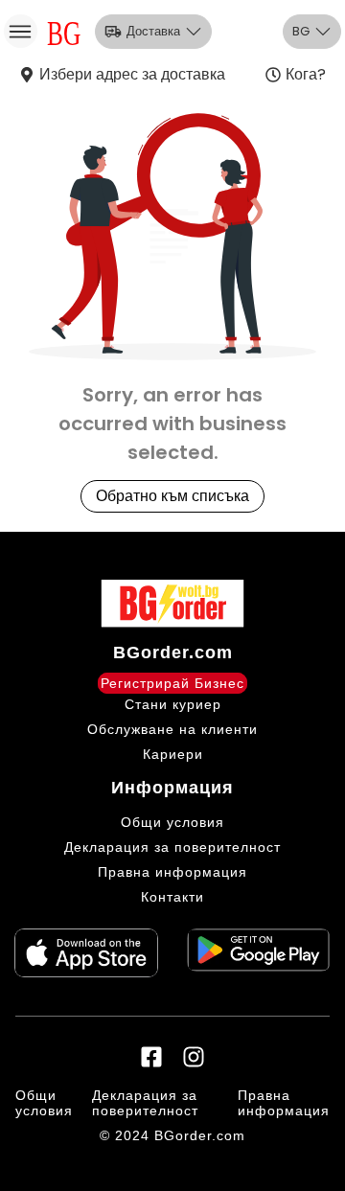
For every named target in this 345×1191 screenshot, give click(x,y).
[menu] (20, 31)
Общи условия (172, 822)
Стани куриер (173, 704)
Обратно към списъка (172, 496)
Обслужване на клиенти (172, 729)
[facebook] (151, 1056)
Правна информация (172, 872)
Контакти (172, 897)
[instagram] (193, 1056)
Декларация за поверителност (172, 847)
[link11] (86, 952)
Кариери (173, 754)
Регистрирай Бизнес (172, 683)
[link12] (259, 952)
